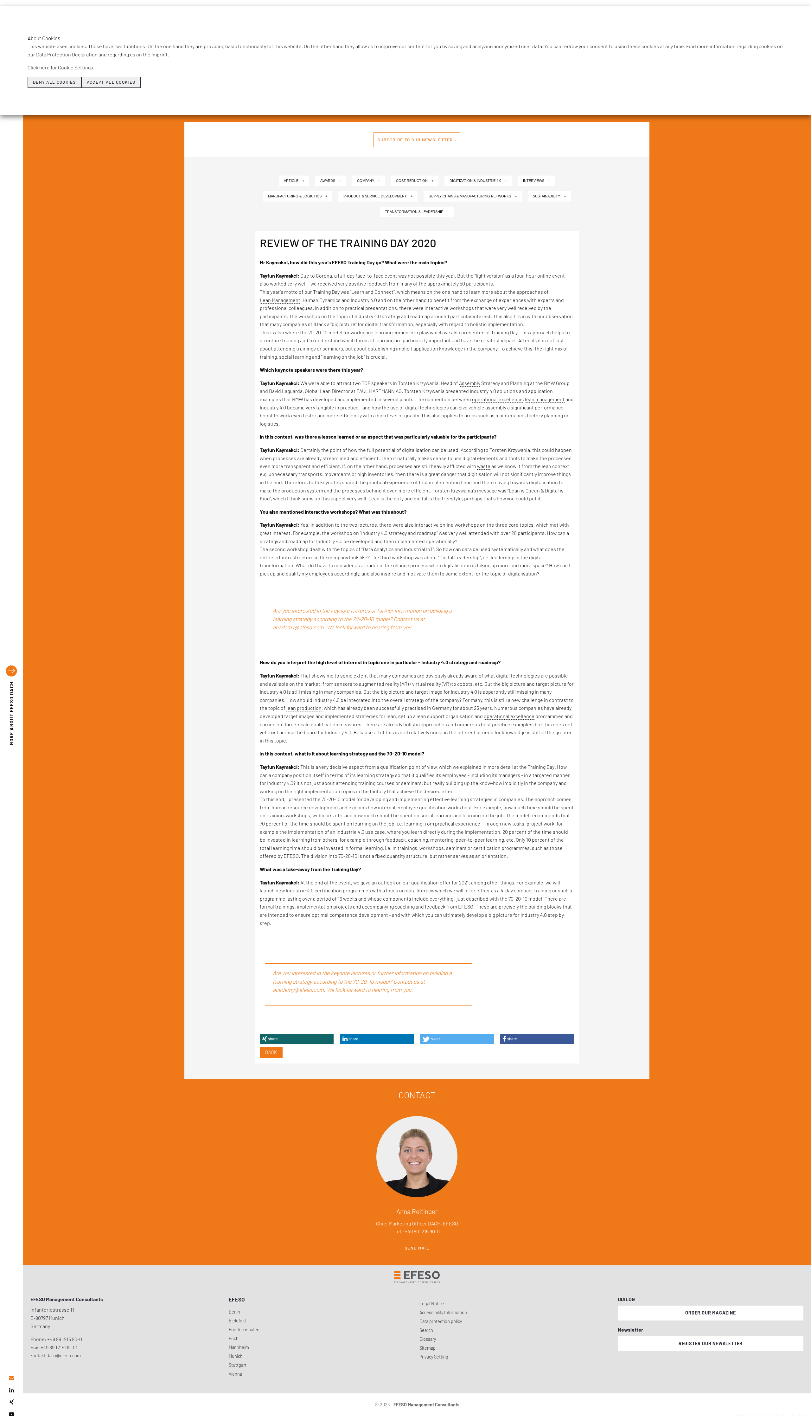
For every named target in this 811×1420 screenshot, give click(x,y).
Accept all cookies (111, 82)
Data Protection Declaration (67, 54)
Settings (83, 67)
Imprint (159, 54)
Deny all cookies (54, 82)
